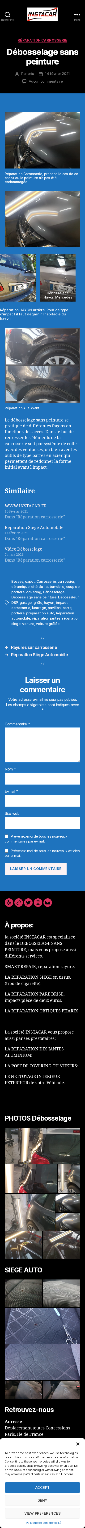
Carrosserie (46, 581)
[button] (78, 1444)
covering (33, 592)
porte (67, 607)
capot (30, 581)
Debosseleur (68, 597)
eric (31, 73)
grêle (38, 602)
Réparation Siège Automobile (34, 527)
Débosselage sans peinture (33, 597)
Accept (42, 1487)
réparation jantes (46, 618)
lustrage (39, 607)
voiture (28, 623)
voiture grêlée (47, 623)
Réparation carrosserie (42, 40)
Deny (42, 1500)
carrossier (66, 581)
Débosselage (53, 592)
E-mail (11, 791)
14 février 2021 (57, 73)
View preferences (42, 1513)
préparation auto (40, 613)
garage (26, 602)
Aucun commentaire (46, 81)
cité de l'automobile (47, 586)
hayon (49, 602)
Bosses (17, 581)
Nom (10, 769)
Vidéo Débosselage (23, 549)
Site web (12, 814)
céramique (20, 586)
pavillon (54, 607)
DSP (14, 602)
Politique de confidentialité (43, 1522)
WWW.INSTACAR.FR (26, 506)
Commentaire (17, 724)
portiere (18, 613)
